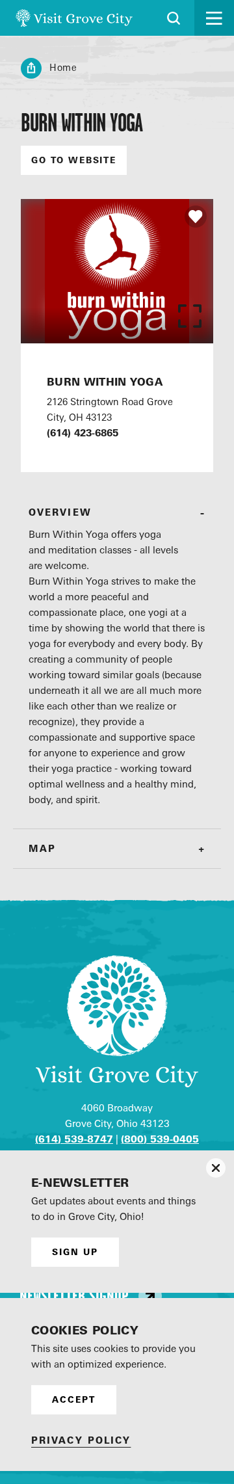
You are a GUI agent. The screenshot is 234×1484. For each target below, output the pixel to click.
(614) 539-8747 (74, 1139)
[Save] (196, 216)
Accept (74, 1399)
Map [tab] (42, 848)
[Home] (74, 18)
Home (63, 67)
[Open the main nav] (214, 18)
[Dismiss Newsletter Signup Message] (216, 1168)
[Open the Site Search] (173, 18)
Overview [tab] (60, 512)
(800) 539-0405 (160, 1139)
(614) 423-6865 (82, 433)
